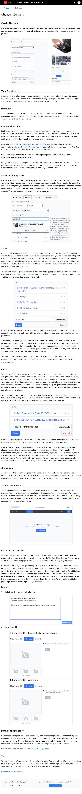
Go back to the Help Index (12, 771)
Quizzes (26, 3)
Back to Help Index (13, 8)
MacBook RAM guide (26, 147)
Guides (19, 3)
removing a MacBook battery (34, 144)
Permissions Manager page (38, 749)
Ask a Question (55, 786)
